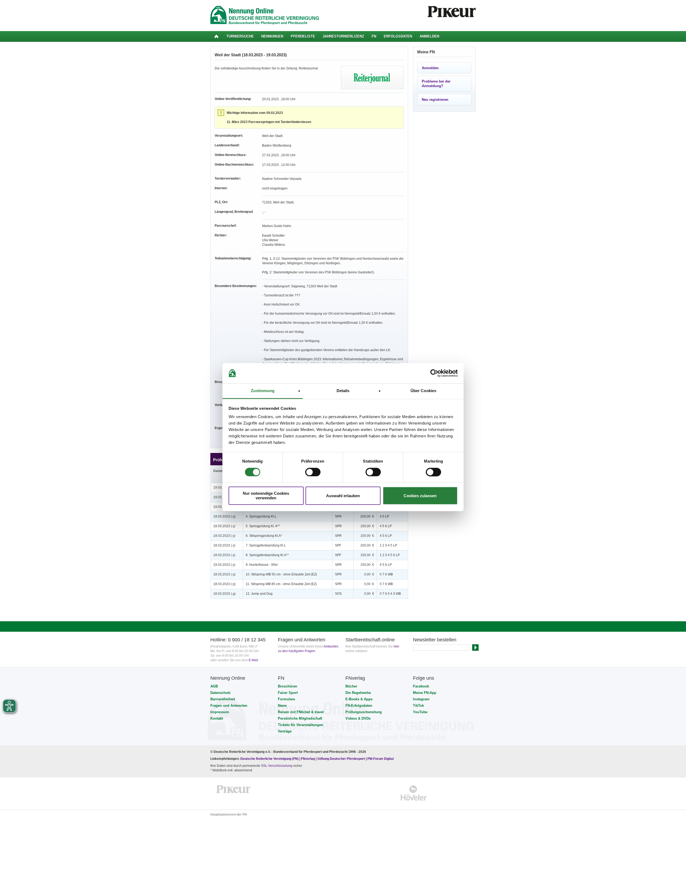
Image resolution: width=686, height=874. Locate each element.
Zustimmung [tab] (263, 391)
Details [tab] (343, 391)
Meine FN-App (424, 693)
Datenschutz (220, 693)
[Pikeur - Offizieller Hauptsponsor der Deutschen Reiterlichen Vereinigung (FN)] (233, 793)
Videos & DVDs (358, 718)
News (282, 706)
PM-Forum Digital (380, 759)
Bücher (351, 686)
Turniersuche (240, 36)
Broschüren (287, 686)
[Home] (216, 36)
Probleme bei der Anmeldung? (436, 83)
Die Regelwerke (358, 693)
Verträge (285, 731)
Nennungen (272, 36)
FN (374, 36)
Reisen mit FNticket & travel (301, 712)
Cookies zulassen (420, 495)
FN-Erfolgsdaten (358, 706)
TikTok (418, 706)
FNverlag (308, 759)
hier (396, 646)
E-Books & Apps (358, 699)
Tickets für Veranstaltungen (300, 725)
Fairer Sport (288, 693)
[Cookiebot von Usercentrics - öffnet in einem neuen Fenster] (434, 373)
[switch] (312, 472)
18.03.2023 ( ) (224, 516)
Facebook (421, 686)
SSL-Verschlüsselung (276, 766)
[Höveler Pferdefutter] (413, 793)
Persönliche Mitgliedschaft (300, 718)
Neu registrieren (435, 100)
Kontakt (216, 718)
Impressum (219, 712)
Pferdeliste (303, 36)
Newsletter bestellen (434, 639)
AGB (214, 686)
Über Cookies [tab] (423, 391)
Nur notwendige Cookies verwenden (266, 495)
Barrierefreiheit (222, 699)
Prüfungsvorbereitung (363, 712)
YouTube (420, 712)
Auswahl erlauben (343, 495)
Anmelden (429, 36)
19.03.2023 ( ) (224, 536)
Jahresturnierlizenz (343, 36)
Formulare (286, 699)
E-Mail (253, 660)
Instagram (421, 699)
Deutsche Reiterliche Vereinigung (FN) (269, 759)
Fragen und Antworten (228, 706)
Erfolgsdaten (398, 36)
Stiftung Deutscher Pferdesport (341, 759)
